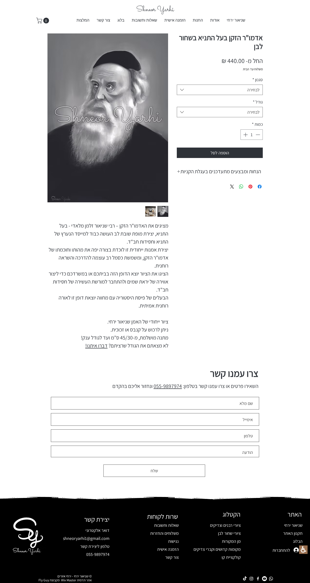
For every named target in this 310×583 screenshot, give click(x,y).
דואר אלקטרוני (97, 530)
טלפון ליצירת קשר (94, 546)
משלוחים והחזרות (164, 533)
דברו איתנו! (96, 345)
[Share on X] (232, 186)
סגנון (257, 79)
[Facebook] (258, 578)
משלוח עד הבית (253, 69)
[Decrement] (258, 135)
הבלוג (297, 541)
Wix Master (68, 580)
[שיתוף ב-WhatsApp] (241, 186)
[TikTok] (244, 578)
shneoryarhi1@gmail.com (86, 538)
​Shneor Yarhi (155, 9)
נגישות (173, 541)
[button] (198, 21)
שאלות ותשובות (166, 525)
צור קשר (172, 557)
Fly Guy (44, 580)
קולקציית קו (231, 557)
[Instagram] (251, 578)
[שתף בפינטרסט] (250, 186)
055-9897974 (168, 386)
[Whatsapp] (271, 578)
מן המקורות (231, 541)
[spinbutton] (252, 135)
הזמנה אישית (168, 549)
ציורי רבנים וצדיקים (225, 525)
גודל (258, 102)
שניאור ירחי (293, 525)
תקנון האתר (292, 533)
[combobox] (220, 90)
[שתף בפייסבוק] (260, 186)
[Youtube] (264, 578)
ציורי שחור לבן (229, 533)
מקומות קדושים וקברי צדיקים (217, 549)
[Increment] (245, 135)
